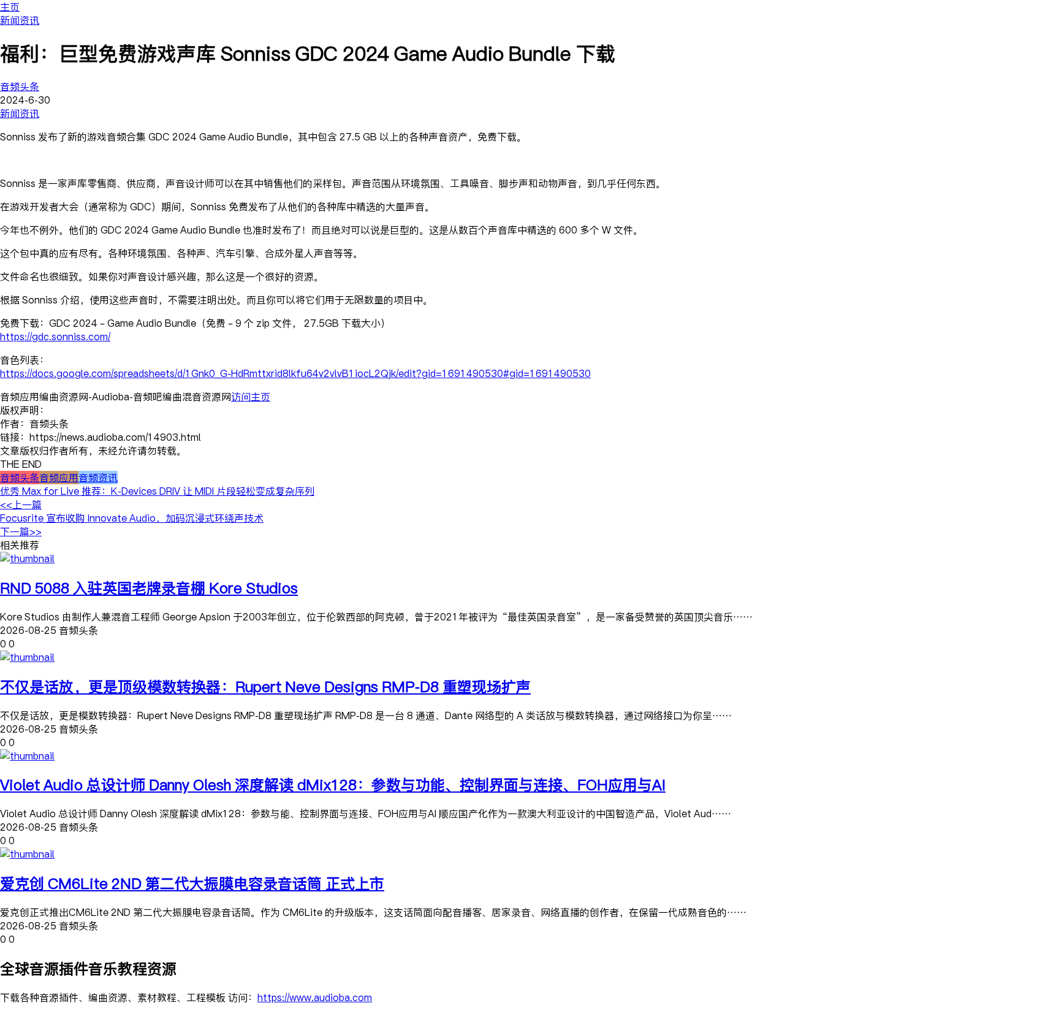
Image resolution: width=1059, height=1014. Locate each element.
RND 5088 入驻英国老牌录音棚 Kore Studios (149, 588)
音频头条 (19, 86)
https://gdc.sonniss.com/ (55, 336)
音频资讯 (98, 477)
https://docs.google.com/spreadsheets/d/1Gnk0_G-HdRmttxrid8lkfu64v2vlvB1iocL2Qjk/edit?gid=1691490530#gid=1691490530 (295, 373)
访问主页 (250, 396)
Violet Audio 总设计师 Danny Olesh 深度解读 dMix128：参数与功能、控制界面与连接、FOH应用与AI (333, 784)
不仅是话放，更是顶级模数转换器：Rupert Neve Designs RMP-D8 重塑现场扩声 (265, 686)
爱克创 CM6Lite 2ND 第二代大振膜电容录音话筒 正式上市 (192, 883)
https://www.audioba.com (314, 997)
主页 (10, 6)
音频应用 (58, 477)
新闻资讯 (19, 20)
